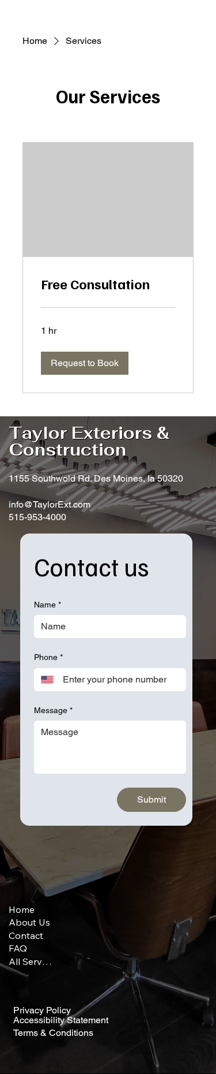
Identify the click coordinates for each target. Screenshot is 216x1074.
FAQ (18, 948)
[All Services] (66, 961)
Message (53, 710)
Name (47, 604)
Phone (48, 657)
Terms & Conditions (53, 1032)
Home (22, 909)
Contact (26, 935)
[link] (108, 284)
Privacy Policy (42, 1010)
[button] (84, 363)
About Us (29, 922)
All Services (30, 961)
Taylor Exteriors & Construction (89, 441)
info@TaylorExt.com (49, 504)
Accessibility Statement (60, 1020)
